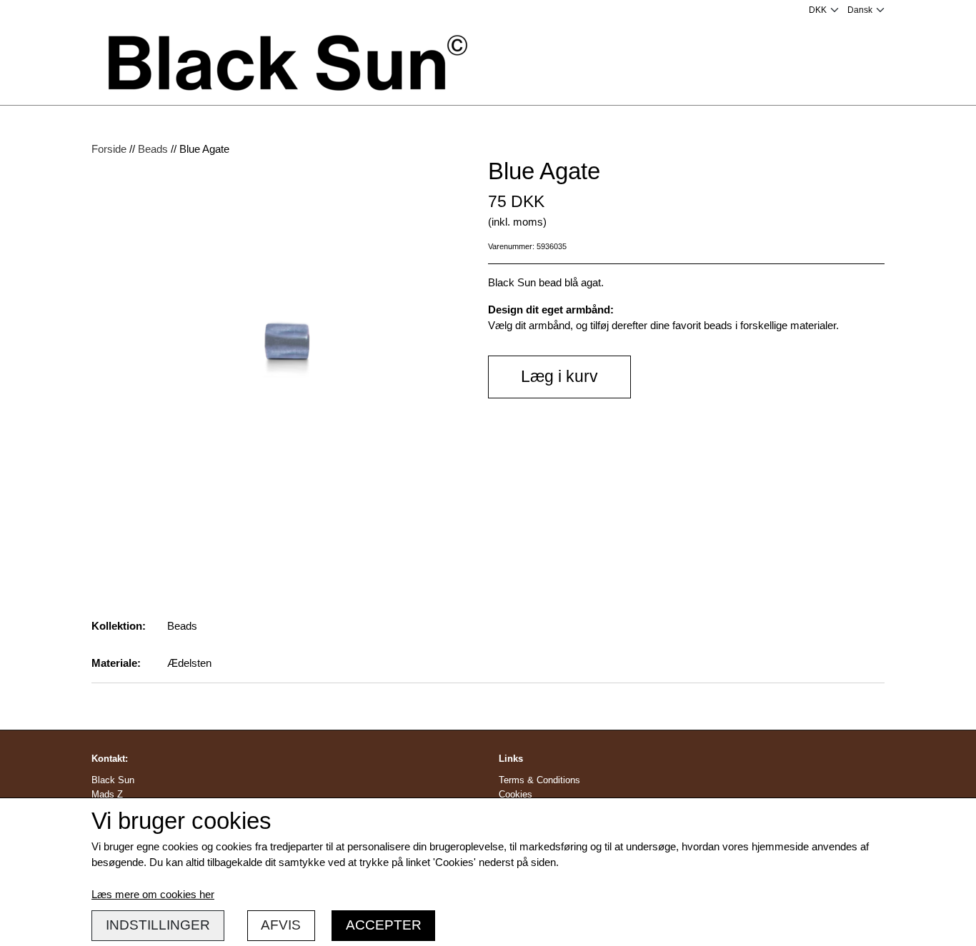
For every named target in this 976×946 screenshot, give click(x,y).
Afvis (281, 924)
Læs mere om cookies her (152, 894)
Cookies (515, 794)
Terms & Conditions (539, 780)
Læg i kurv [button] (559, 377)
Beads (153, 149)
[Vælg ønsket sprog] (866, 10)
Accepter (384, 924)
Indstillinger (158, 924)
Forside (108, 149)
